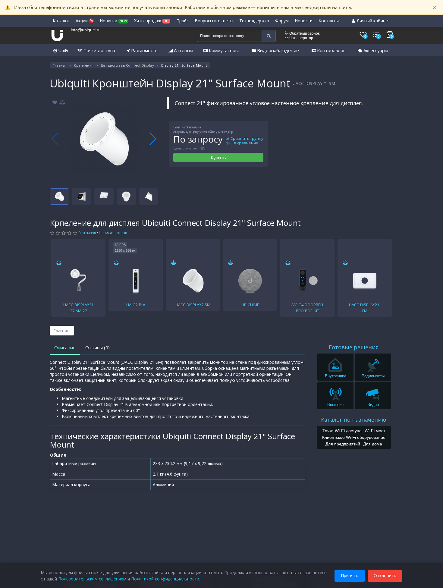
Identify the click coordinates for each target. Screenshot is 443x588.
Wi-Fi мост (375, 430)
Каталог (61, 21)
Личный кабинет (373, 21)
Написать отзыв (113, 232)
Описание (65, 347)
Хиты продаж (151, 21)
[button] (153, 139)
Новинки (113, 21)
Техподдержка (254, 21)
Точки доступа (98, 50)
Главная (60, 65)
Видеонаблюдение (277, 50)
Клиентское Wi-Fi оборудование (353, 437)
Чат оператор (300, 38)
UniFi (62, 50)
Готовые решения (354, 347)
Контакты (329, 21)
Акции (84, 21)
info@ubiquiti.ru (86, 29)
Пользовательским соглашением (92, 579)
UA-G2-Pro (135, 304)
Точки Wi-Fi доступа (342, 430)
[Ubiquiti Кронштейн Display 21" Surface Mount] (104, 139)
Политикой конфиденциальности (165, 579)
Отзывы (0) (97, 347)
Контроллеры (331, 50)
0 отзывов (87, 232)
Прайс (182, 21)
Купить (218, 157)
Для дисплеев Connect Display (127, 65)
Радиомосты (144, 50)
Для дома (372, 444)
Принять (349, 575)
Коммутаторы (223, 50)
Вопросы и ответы (214, 21)
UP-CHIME (250, 304)
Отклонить (385, 575)
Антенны (183, 50)
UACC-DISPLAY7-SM (192, 304)
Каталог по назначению (353, 419)
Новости (304, 21)
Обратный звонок (303, 33)
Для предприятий (342, 444)
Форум (282, 21)
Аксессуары (375, 50)
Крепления (84, 65)
